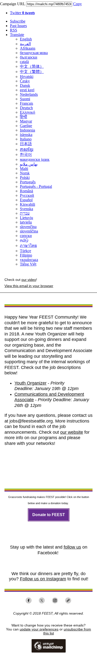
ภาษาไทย (28, 245)
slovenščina (29, 231)
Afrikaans (27, 48)
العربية (25, 44)
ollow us (73, 547)
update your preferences (39, 629)
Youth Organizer (30, 383)
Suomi (25, 99)
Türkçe (25, 251)
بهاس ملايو (29, 164)
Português (28, 182)
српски (26, 235)
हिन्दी (23, 117)
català (24, 62)
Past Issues (18, 26)
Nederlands (29, 94)
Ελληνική (27, 112)
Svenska (26, 209)
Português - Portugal (36, 186)
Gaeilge (26, 126)
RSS (13, 30)
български (28, 57)
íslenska (26, 134)
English (26, 39)
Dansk (25, 85)
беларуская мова (34, 53)
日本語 (26, 144)
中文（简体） (32, 66)
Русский (27, 195)
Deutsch (26, 108)
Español (26, 200)
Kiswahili (27, 204)
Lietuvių (26, 218)
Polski (25, 177)
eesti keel (27, 90)
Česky (25, 81)
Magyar (26, 121)
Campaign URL (12, 4)
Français (26, 103)
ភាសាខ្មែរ (26, 149)
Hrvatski (26, 76)
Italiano (26, 139)
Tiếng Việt (28, 264)
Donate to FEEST (48, 515)
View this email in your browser (28, 286)
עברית (25, 213)
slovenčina (28, 227)
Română (26, 191)
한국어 (26, 154)
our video (28, 280)
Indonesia (27, 130)
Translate (17, 35)
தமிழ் (24, 240)
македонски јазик (34, 159)
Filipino (26, 255)
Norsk (25, 173)
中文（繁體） (32, 71)
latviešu (26, 222)
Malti (24, 168)
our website (71, 432)
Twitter (22, 13)
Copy (77, 4)
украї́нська (29, 260)
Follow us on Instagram (43, 578)
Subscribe (17, 21)
